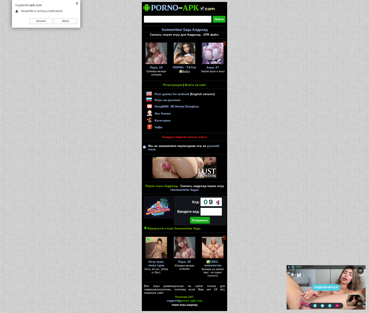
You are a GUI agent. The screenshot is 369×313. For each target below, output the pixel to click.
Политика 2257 (184, 297)
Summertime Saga (184, 189)
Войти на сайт (195, 85)
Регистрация (172, 85)
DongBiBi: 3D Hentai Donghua (177, 106)
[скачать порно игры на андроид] (182, 12)
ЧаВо (159, 127)
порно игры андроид (185, 304)
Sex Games (163, 113)
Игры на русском (167, 100)
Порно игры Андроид (161, 186)
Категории (162, 120)
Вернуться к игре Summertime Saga (174, 228)
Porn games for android (172, 94)
